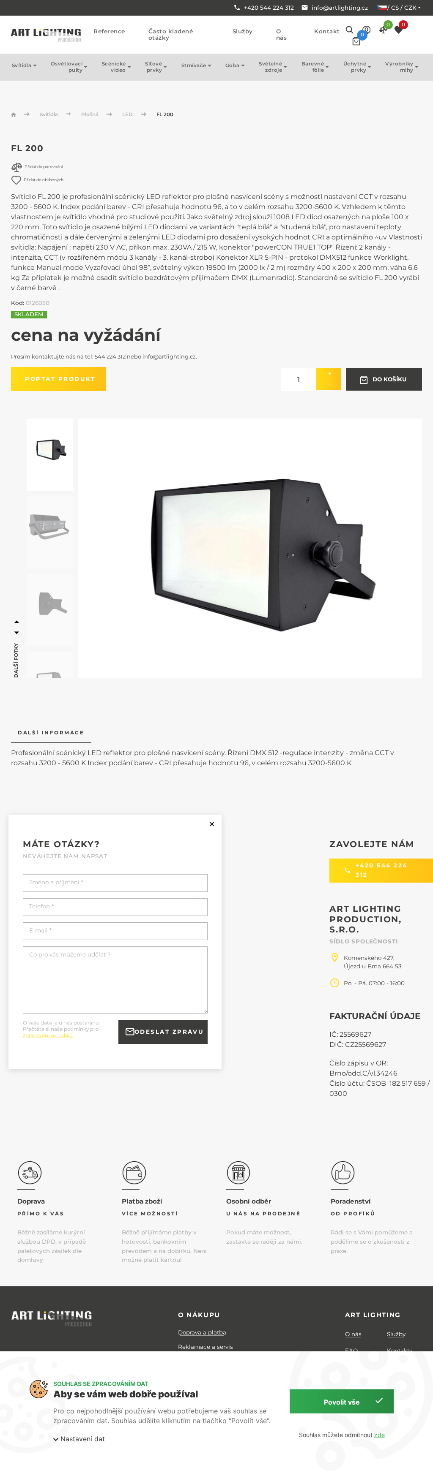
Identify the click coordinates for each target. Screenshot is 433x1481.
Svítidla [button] (22, 65)
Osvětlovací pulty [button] (67, 67)
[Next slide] (16, 633)
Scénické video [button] (114, 67)
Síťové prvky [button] (153, 67)
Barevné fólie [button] (312, 67)
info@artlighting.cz (169, 356)
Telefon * (41, 906)
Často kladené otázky (170, 34)
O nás (281, 34)
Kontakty (399, 1350)
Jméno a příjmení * (56, 882)
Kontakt (327, 31)
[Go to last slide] (16, 622)
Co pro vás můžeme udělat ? (70, 954)
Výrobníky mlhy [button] (399, 67)
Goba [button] (232, 65)
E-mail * (40, 930)
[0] (356, 41)
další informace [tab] (51, 733)
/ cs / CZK (402, 7)
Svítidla (49, 114)
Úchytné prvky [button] (355, 67)
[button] (366, 29)
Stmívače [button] (193, 65)
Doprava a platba (202, 1332)
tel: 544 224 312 (105, 356)
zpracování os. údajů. (48, 1035)
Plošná (90, 114)
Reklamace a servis (205, 1346)
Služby (243, 31)
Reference (109, 31)
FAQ (351, 1350)
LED (128, 114)
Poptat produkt (60, 378)
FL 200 (164, 114)
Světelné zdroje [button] (270, 67)
